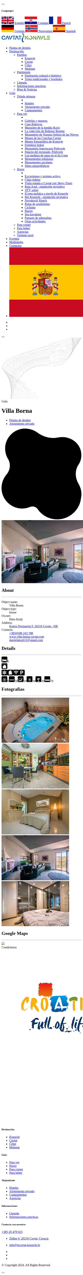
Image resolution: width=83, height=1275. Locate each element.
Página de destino (20, 420)
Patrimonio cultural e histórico (43, 75)
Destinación (16, 51)
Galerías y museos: (36, 120)
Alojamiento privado (37, 106)
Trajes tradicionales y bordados (43, 79)
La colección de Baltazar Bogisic (45, 131)
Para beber (23, 228)
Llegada (22, 82)
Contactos (15, 245)
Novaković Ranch (36, 200)
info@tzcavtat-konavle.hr (24, 1245)
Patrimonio (23, 72)
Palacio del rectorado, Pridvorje (44, 152)
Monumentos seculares (39, 162)
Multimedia (16, 242)
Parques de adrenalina (38, 218)
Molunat (30, 68)
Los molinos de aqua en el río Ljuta (46, 155)
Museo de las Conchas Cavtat (43, 138)
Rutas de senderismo (37, 204)
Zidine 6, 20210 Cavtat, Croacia (28, 1238)
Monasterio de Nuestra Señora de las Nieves (52, 134)
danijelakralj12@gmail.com (26, 640)
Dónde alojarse (26, 96)
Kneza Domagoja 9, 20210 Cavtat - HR (33, 626)
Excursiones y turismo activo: (43, 176)
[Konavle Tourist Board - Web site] (41, 966)
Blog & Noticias (27, 89)
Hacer (20, 169)
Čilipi (28, 65)
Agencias (22, 231)
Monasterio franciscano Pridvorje (45, 148)
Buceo (29, 211)
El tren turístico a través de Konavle (46, 193)
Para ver (22, 113)
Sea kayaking (33, 214)
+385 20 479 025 (12, 1232)
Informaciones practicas (31, 86)
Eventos (14, 238)
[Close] (3, 1272)
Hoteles (29, 103)
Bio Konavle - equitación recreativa (46, 197)
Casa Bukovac (33, 124)
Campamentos (33, 110)
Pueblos (22, 54)
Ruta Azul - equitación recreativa (45, 186)
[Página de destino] (26, 41)
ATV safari (31, 190)
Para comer (24, 224)
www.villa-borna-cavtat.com (26, 636)
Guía (12, 93)
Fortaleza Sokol (34, 145)
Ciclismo (30, 207)
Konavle (30, 58)
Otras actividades (35, 221)
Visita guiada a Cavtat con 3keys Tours (48, 183)
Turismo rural (25, 235)
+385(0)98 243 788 (21, 633)
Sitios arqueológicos (37, 165)
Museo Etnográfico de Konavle (44, 141)
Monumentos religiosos (39, 159)
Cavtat (29, 61)
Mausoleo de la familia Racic (42, 127)
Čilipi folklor (32, 179)
